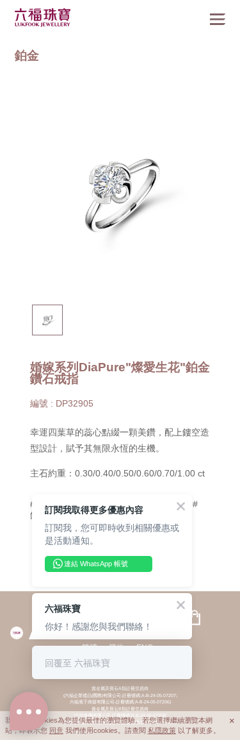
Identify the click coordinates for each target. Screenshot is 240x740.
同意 (56, 730)
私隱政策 (162, 730)
